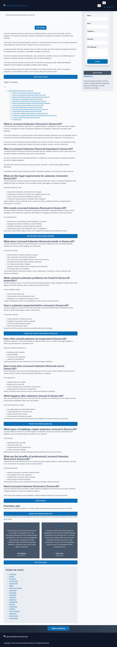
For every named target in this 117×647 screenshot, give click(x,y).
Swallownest (13, 602)
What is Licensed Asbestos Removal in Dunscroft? (26, 93)
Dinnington (12, 593)
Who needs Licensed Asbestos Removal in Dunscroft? (27, 99)
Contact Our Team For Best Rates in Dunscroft (40, 333)
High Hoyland (13, 616)
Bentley (11, 576)
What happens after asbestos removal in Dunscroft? (27, 111)
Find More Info (17, 119)
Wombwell (12, 595)
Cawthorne (12, 614)
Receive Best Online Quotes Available (40, 236)
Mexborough (13, 583)
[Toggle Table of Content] (5, 87)
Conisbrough (13, 581)
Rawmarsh (12, 590)
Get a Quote (40, 27)
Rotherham (13, 600)
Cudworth (12, 597)
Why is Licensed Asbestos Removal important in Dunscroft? (29, 95)
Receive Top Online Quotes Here (40, 424)
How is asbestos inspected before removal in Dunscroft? (28, 105)
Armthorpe (12, 574)
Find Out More (40, 501)
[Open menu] (99, 5)
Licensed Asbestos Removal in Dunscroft (20, 90)
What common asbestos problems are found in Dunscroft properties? (31, 103)
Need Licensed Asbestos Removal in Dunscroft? (26, 117)
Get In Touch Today (41, 77)
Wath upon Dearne (15, 588)
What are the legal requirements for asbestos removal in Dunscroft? (31, 97)
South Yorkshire (14, 611)
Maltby (11, 586)
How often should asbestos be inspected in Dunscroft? (27, 107)
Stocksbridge (13, 618)
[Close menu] (104, 2)
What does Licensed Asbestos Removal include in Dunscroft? (29, 101)
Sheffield (12, 609)
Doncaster (12, 579)
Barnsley (12, 604)
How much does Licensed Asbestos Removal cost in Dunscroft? (30, 109)
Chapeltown (13, 607)
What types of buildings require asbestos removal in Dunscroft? (30, 113)
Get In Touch (97, 73)
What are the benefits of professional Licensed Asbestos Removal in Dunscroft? (35, 115)
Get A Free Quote (41, 562)
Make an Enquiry (58, 628)
